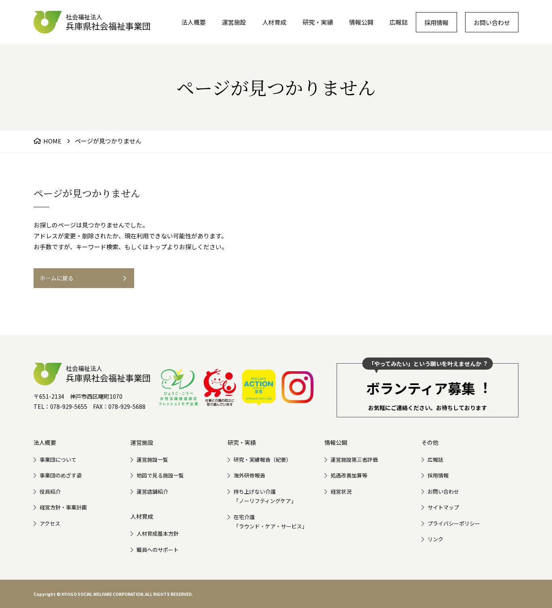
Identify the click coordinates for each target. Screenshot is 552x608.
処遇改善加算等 (349, 475)
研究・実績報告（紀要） (262, 459)
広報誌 (399, 22)
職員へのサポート (158, 549)
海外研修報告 (249, 475)
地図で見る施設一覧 (160, 475)
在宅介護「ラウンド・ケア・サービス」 (270, 521)
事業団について (58, 459)
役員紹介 (50, 491)
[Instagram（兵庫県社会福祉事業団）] (298, 387)
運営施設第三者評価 (354, 459)
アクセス (50, 523)
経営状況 (341, 491)
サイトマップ (443, 507)
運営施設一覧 (152, 459)
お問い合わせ (492, 22)
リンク (435, 539)
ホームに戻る (57, 278)
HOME (52, 141)
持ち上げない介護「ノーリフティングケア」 (265, 496)
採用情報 (436, 22)
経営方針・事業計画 (63, 507)
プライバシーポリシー (454, 523)
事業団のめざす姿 (61, 475)
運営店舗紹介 (152, 491)
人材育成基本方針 (158, 533)
